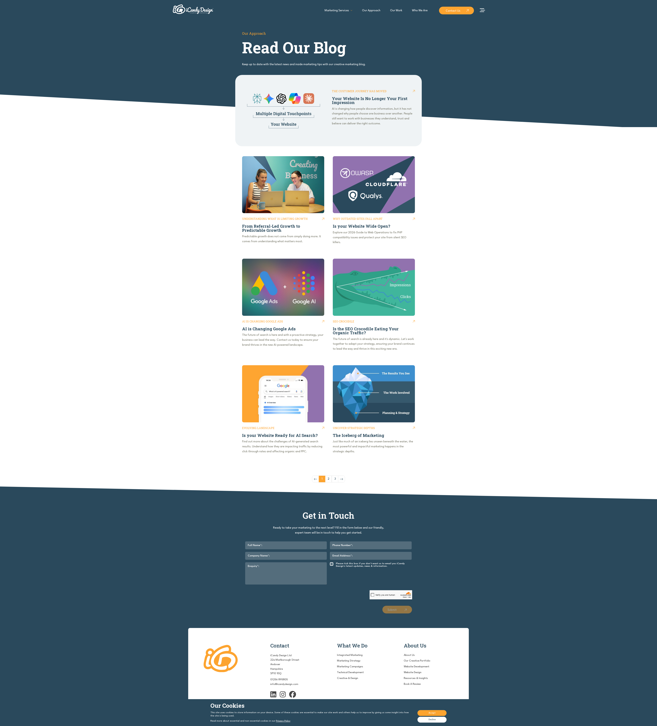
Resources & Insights (416, 678)
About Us (409, 655)
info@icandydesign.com (284, 684)
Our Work (396, 10)
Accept (432, 713)
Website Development (416, 666)
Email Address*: (342, 555)
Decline (432, 719)
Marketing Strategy (348, 660)
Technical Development (350, 672)
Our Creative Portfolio (417, 660)
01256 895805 (279, 679)
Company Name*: (259, 555)
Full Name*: (255, 545)
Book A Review (412, 684)
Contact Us (453, 10)
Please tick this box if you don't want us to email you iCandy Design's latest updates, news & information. (370, 564)
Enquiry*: (253, 566)
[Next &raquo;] (341, 479)
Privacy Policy (283, 721)
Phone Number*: (342, 545)
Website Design (412, 672)
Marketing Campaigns (350, 666)
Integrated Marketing (350, 655)
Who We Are (420, 10)
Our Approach (371, 10)
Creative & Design (347, 678)
